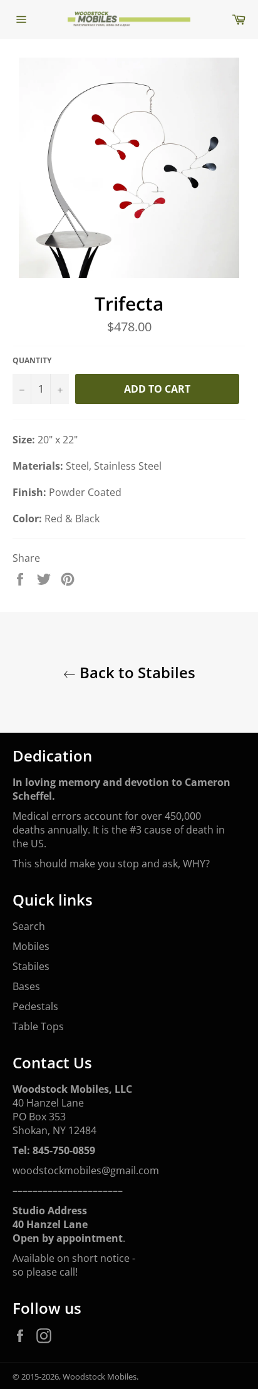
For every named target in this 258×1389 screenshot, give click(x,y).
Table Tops (38, 1026)
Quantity (32, 361)
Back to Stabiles (135, 672)
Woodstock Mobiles (100, 1376)
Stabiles (31, 966)
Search (29, 926)
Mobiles (31, 946)
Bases (26, 986)
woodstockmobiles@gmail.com (86, 1170)
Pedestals (35, 1006)
